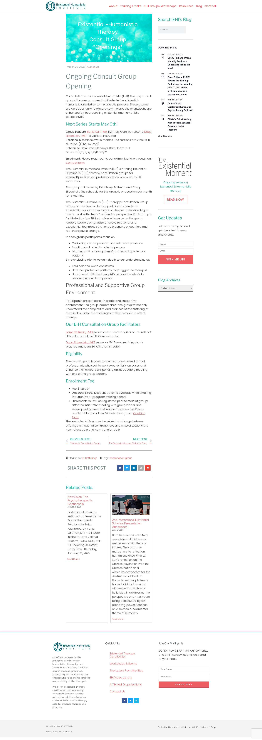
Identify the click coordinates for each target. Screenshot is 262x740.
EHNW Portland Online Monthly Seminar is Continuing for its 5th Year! (179, 63)
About (113, 6)
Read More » (73, 559)
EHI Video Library (121, 677)
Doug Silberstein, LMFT (80, 342)
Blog (199, 6)
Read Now (175, 200)
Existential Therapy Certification (122, 655)
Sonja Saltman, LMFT (80, 332)
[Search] (189, 29)
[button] (120, 468)
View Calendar (165, 136)
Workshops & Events (123, 663)
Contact (210, 6)
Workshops (168, 6)
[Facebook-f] (124, 700)
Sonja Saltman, (97, 132)
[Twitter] (130, 700)
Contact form (75, 163)
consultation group (120, 458)
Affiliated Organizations (126, 684)
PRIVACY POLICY (65, 731)
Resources (186, 6)
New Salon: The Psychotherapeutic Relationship (80, 500)
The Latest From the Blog (126, 670)
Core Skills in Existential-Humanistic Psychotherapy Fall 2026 (180, 107)
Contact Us (117, 691)
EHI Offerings (89, 458)
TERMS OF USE (52, 731)
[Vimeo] (136, 700)
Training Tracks (130, 6)
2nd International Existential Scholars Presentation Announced (130, 523)
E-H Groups (152, 6)
